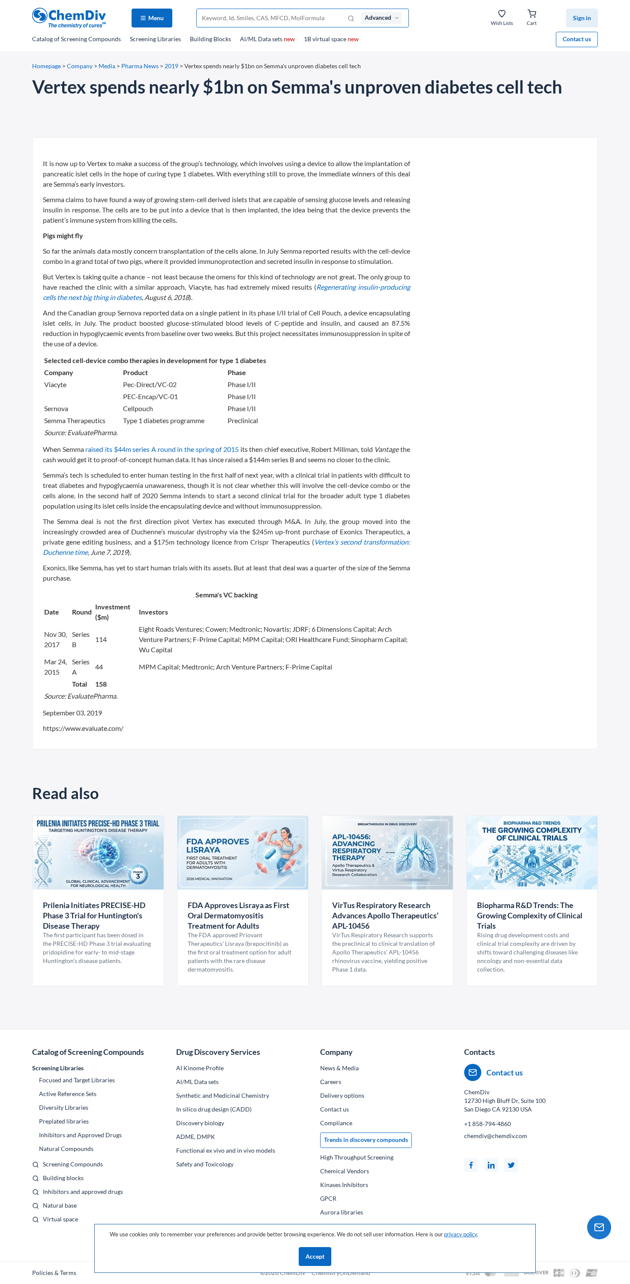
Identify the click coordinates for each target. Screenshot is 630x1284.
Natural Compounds (66, 1148)
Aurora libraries (341, 1212)
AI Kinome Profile (200, 1068)
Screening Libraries (155, 38)
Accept (315, 1256)
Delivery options (342, 1095)
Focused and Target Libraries (77, 1080)
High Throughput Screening (356, 1157)
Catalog (76, 38)
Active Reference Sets (67, 1093)
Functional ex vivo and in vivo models (225, 1150)
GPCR (328, 1198)
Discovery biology (200, 1123)
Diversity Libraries (63, 1107)
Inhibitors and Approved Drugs (80, 1135)
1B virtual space (331, 38)
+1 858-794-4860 (487, 1123)
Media (107, 66)
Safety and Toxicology (205, 1164)
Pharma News (140, 66)
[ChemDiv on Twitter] (511, 1165)
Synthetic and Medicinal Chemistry (222, 1095)
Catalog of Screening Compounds (88, 1052)
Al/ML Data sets (267, 38)
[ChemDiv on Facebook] (471, 1165)
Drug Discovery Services (218, 1052)
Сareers (330, 1081)
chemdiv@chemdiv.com (495, 1135)
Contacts (479, 1052)
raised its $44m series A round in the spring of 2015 (162, 449)
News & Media (339, 1068)
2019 (171, 66)
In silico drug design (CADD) (214, 1109)
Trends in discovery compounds (366, 1139)
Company (80, 66)
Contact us (577, 38)
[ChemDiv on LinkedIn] (491, 1165)
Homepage (46, 66)
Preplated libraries (64, 1121)
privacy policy (460, 1234)
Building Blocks (210, 38)
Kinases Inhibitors (344, 1184)
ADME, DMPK (195, 1136)
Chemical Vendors (344, 1171)
